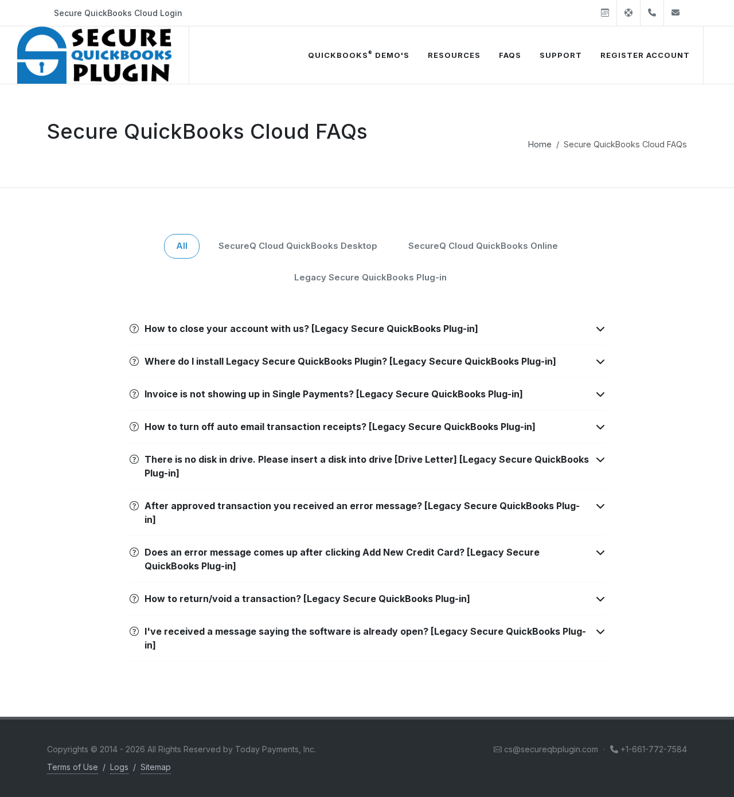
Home (540, 144)
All (182, 245)
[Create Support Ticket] (628, 13)
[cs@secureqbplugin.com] (675, 13)
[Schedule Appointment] (605, 13)
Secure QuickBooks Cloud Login (118, 13)
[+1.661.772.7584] (652, 13)
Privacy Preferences (147, 749)
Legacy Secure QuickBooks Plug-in (370, 277)
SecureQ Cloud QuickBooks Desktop (297, 245)
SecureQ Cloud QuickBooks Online (483, 245)
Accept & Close (147, 720)
